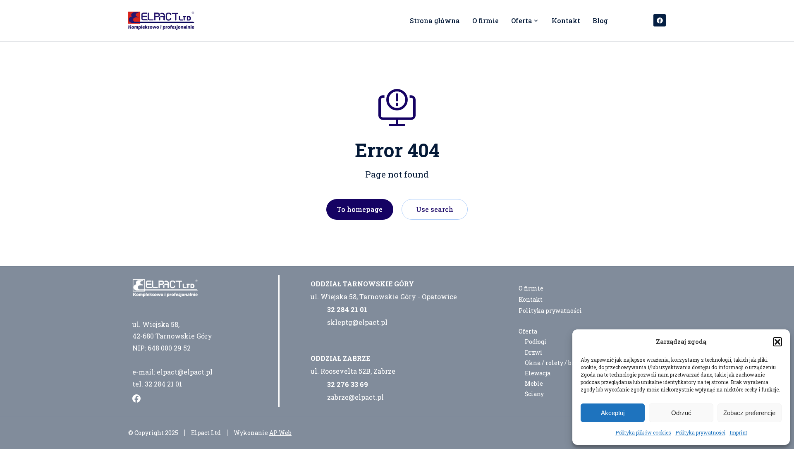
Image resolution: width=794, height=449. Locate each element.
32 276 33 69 (347, 384)
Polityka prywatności (700, 432)
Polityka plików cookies (643, 432)
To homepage (360, 209)
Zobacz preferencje (749, 412)
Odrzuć (681, 412)
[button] (777, 342)
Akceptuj (612, 412)
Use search (434, 209)
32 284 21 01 (347, 309)
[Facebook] (659, 20)
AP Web (280, 433)
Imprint (738, 432)
